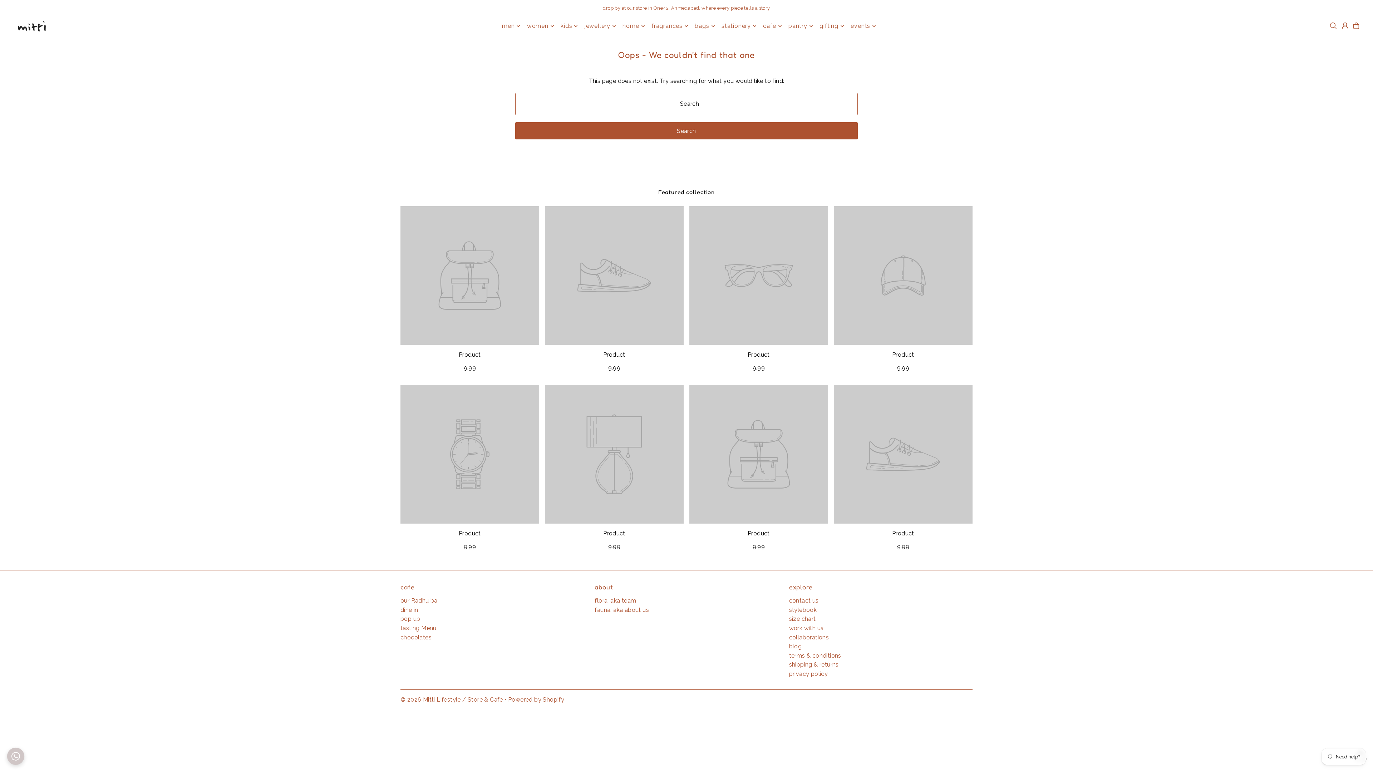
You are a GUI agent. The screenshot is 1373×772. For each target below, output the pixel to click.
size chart (802, 618)
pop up (410, 618)
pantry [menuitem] (797, 26)
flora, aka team (615, 600)
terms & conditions (815, 655)
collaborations (809, 637)
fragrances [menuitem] (667, 26)
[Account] (1345, 26)
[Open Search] (1333, 26)
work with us (806, 628)
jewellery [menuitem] (597, 26)
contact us (804, 600)
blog (795, 646)
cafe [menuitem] (769, 26)
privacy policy (808, 673)
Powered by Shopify (536, 699)
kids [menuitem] (566, 26)
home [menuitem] (630, 26)
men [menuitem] (508, 26)
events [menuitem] (860, 26)
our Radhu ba (419, 600)
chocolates (416, 637)
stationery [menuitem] (736, 26)
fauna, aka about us (622, 610)
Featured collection (686, 192)
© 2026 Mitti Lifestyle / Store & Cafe (451, 699)
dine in (409, 610)
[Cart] (1356, 26)
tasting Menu (418, 628)
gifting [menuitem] (829, 26)
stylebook (803, 610)
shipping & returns (814, 664)
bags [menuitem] (702, 26)
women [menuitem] (537, 26)
